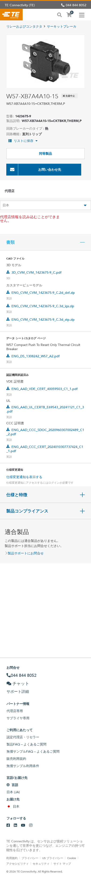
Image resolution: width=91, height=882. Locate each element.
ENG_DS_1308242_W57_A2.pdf (35, 356)
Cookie (71, 858)
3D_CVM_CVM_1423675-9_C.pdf (36, 272)
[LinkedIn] (15, 825)
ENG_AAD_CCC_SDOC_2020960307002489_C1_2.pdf (45, 432)
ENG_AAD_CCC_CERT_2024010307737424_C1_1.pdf (44, 449)
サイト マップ (62, 863)
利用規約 (12, 858)
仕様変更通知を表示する (24, 477)
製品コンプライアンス (27, 511)
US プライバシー (52, 858)
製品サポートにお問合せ (26, 553)
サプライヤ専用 (18, 718)
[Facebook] (8, 825)
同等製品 (45, 153)
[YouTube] (23, 825)
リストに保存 (23, 141)
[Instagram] (30, 825)
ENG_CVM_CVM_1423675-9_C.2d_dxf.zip (43, 293)
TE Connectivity (11, 14)
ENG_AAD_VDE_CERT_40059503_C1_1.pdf (44, 389)
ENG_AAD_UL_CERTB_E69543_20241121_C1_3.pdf (45, 409)
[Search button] (59, 14)
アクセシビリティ (17, 863)
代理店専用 (15, 711)
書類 (10, 242)
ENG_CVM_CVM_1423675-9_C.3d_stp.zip (43, 319)
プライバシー (29, 858)
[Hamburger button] (81, 14)
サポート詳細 (18, 691)
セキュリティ (41, 863)
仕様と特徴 (16, 494)
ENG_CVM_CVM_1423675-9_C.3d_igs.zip (42, 306)
